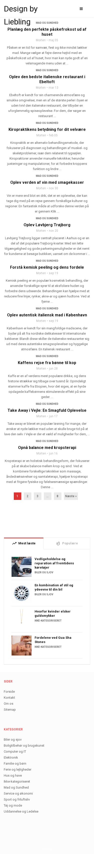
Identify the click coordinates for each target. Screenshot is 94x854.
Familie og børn (15, 763)
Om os (8, 703)
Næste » (71, 496)
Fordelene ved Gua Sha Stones (53, 640)
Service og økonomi (18, 793)
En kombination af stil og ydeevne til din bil (54, 587)
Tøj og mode (13, 805)
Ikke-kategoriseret (48, 620)
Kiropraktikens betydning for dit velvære (47, 129)
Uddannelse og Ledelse (21, 811)
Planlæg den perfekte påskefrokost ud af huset (47, 32)
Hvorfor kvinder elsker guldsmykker (53, 614)
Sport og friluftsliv (17, 799)
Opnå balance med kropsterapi (47, 447)
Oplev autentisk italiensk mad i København (47, 315)
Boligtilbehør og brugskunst (24, 745)
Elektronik (11, 757)
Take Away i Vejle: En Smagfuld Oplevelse (47, 410)
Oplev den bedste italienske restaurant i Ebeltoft (47, 79)
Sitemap (10, 709)
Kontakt (9, 697)
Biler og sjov (44, 572)
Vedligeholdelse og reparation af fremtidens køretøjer (54, 563)
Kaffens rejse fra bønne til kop (47, 362)
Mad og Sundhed (47, 70)
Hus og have (13, 775)
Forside (9, 691)
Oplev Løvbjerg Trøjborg (47, 224)
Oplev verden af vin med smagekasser (47, 182)
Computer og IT (15, 751)
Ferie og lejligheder (17, 769)
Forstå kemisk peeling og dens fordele (47, 267)
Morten (41, 40)
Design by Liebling (21, 9)
